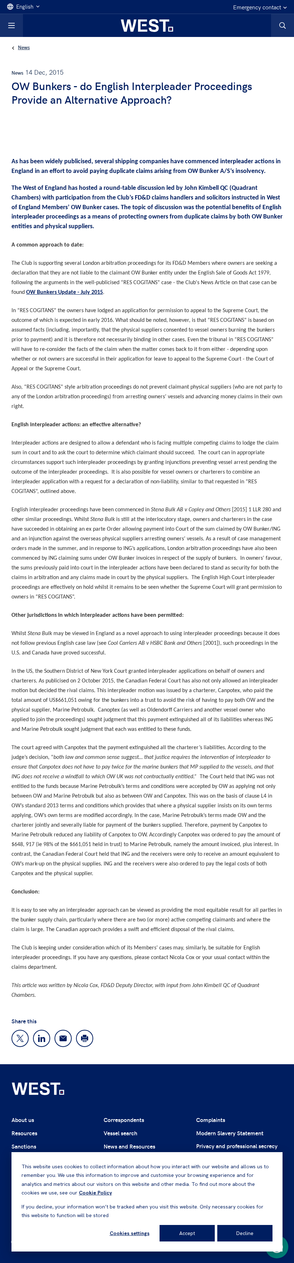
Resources (24, 1133)
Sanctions (23, 1146)
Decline (244, 1233)
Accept (187, 1233)
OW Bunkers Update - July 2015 (64, 292)
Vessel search (120, 1133)
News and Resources (129, 1146)
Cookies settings (130, 1233)
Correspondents (124, 1119)
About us (22, 1119)
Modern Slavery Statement (230, 1133)
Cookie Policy (95, 1192)
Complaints (210, 1119)
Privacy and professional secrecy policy (237, 1150)
